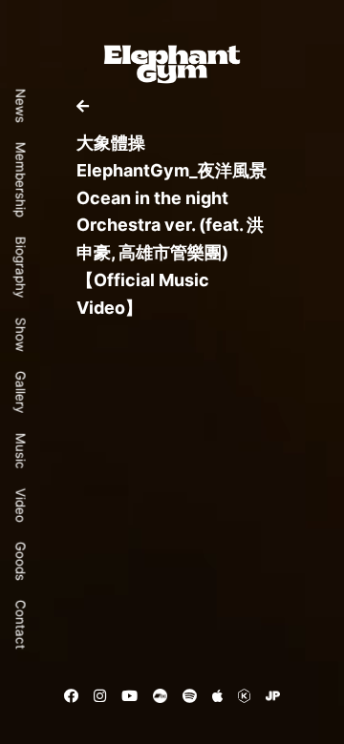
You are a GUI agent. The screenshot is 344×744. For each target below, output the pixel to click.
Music (21, 451)
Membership (21, 179)
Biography (21, 268)
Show (21, 335)
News (21, 106)
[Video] (82, 106)
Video (21, 505)
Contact (21, 625)
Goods (21, 561)
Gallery (21, 392)
